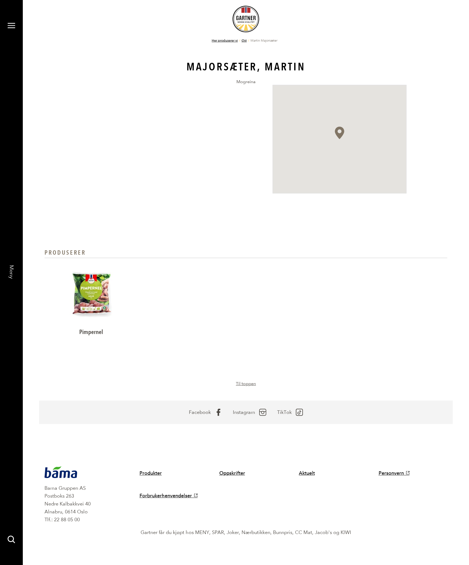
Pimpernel (91, 332)
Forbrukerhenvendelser (166, 495)
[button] (339, 133)
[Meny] (11, 25)
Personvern (391, 473)
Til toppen (246, 383)
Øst (244, 40)
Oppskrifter (232, 473)
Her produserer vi (225, 40)
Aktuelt (307, 473)
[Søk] (11, 539)
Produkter (151, 473)
